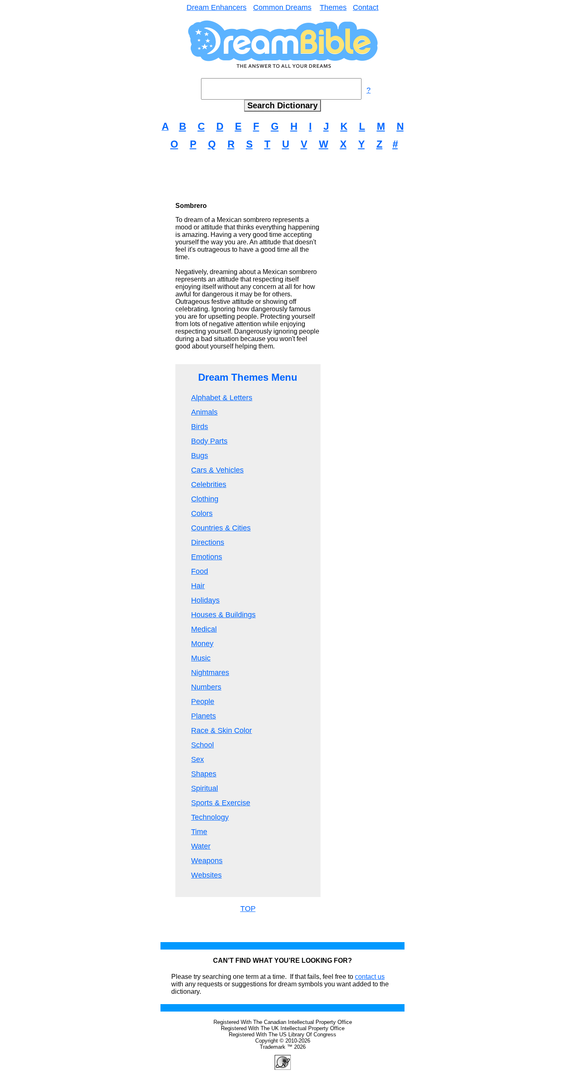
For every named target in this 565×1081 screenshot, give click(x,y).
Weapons (207, 861)
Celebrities (208, 484)
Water (201, 846)
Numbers (206, 687)
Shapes (203, 774)
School (202, 745)
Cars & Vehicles (217, 470)
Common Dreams (282, 7)
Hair (198, 586)
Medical (204, 629)
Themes (333, 7)
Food (199, 571)
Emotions (206, 557)
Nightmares (210, 672)
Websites (206, 875)
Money (202, 644)
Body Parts (209, 441)
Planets (203, 716)
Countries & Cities (221, 528)
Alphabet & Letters (221, 398)
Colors (202, 513)
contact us (370, 976)
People (202, 701)
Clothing (204, 499)
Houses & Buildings (223, 615)
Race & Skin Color (221, 730)
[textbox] (281, 89)
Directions (207, 542)
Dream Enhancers (217, 7)
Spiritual (204, 788)
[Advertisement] (282, 175)
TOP (248, 908)
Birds (199, 426)
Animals (204, 412)
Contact (365, 7)
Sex (197, 759)
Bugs (199, 455)
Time (199, 832)
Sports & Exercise (220, 803)
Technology (210, 817)
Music (201, 658)
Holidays (205, 600)
